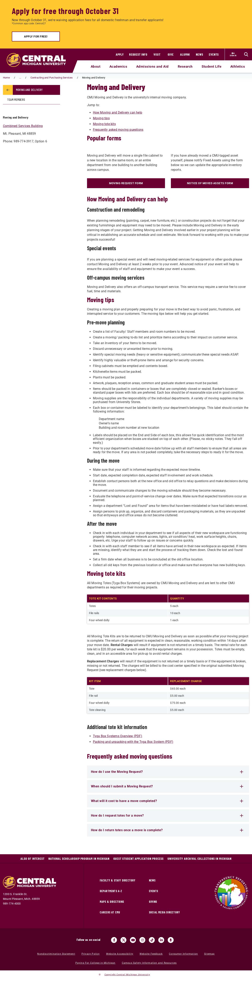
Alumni (185, 54)
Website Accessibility (119, 953)
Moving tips (101, 118)
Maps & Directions (112, 901)
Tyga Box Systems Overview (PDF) (117, 736)
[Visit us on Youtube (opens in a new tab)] (133, 940)
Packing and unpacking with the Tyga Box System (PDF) (133, 742)
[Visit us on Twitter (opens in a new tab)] (123, 940)
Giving (153, 901)
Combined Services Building (23, 126)
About (96, 66)
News (199, 54)
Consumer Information (183, 953)
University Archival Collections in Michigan (200, 858)
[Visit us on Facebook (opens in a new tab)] (114, 940)
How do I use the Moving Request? (117, 772)
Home (6, 77)
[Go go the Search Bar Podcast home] (170, 940)
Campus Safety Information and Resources (149, 963)
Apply (120, 54)
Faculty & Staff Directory (118, 880)
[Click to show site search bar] (246, 54)
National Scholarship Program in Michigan (78, 858)
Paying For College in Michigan (95, 963)
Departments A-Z (111, 891)
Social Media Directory (164, 912)
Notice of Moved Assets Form (210, 183)
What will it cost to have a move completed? (124, 801)
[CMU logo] (38, 55)
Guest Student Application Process (138, 858)
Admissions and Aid (152, 66)
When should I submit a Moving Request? (122, 786)
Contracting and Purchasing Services (52, 77)
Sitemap (209, 953)
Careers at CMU (110, 912)
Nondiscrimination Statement (56, 953)
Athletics (237, 66)
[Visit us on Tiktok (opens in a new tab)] (151, 940)
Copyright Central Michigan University (127, 974)
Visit (157, 54)
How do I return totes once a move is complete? (127, 830)
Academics (118, 66)
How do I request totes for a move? (117, 815)
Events (214, 54)
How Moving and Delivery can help (117, 112)
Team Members (16, 99)
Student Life (211, 66)
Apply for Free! (36, 36)
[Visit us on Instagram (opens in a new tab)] (142, 940)
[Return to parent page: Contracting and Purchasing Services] (8, 90)
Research (185, 66)
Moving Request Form (126, 183)
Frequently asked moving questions (118, 130)
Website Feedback (151, 953)
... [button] (20, 77)
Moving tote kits (104, 124)
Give (171, 54)
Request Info (138, 54)
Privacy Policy (91, 953)
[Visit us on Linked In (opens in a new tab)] (161, 940)
